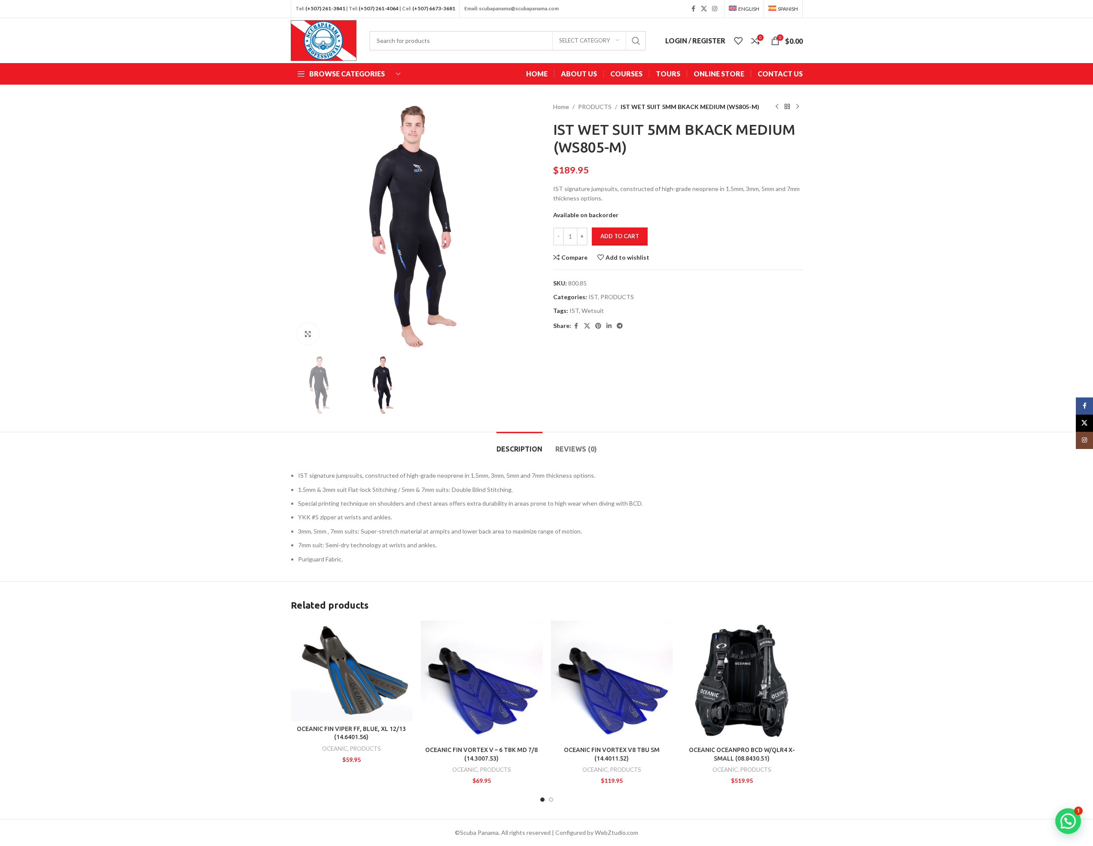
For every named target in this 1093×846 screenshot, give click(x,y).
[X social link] (703, 9)
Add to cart (619, 236)
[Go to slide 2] (551, 799)
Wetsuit (593, 310)
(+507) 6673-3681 (433, 8)
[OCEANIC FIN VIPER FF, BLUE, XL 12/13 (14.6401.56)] (351, 671)
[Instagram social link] (714, 9)
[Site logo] (323, 39)
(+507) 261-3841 (325, 8)
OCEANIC (334, 748)
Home (561, 106)
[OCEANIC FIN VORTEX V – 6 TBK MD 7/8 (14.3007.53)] (481, 681)
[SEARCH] (636, 41)
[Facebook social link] (693, 9)
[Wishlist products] (738, 40)
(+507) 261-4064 (379, 8)
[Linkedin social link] (609, 326)
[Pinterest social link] (598, 326)
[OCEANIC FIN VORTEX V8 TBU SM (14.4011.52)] (612, 681)
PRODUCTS (595, 106)
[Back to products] (787, 107)
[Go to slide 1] (542, 799)
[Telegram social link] (619, 326)
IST (593, 296)
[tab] (519, 445)
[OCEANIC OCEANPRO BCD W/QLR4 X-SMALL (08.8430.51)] (742, 681)
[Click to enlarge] (308, 334)
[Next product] (797, 107)
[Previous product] (777, 107)
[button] (1068, 821)
